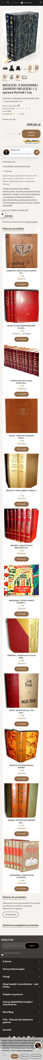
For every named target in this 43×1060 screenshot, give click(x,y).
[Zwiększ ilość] (5, 134)
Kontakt (7, 1030)
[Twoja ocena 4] (26, 108)
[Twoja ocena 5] (29, 108)
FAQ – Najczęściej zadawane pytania (18, 1021)
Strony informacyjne (14, 969)
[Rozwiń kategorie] (2, 3)
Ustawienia (36, 1056)
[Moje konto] (40, 3)
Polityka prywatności (12, 953)
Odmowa (24, 1056)
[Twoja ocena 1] (17, 108)
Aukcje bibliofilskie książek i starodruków (18, 1003)
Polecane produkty (13, 228)
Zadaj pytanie (10, 915)
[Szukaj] (7, 3)
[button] (21, 37)
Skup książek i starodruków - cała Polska (20, 985)
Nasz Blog (8, 1012)
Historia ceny (8, 119)
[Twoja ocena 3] (23, 108)
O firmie (7, 961)
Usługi (6, 976)
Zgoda (14, 1056)
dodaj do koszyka (31, 134)
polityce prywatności (25, 1051)
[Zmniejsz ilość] (15, 134)
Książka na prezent (13, 994)
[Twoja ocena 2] (20, 108)
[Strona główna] (21, 3)
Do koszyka (21, 284)
